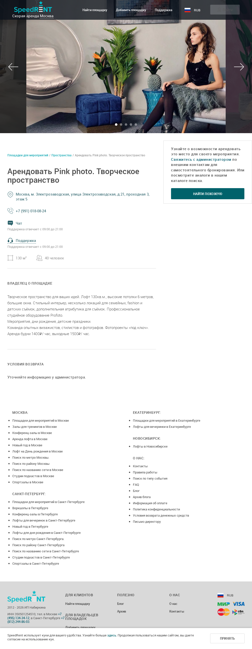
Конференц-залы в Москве (32, 433)
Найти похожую (207, 194)
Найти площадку (94, 10)
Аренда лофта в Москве (29, 439)
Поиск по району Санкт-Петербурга (38, 545)
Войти (228, 9)
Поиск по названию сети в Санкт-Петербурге (45, 551)
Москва (46, 15)
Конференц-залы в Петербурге (35, 514)
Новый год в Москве (27, 445)
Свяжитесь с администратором (201, 159)
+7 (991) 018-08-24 (31, 210)
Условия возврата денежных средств (161, 515)
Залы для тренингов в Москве (34, 426)
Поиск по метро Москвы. (30, 457)
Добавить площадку (131, 10)
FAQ (136, 484)
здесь (111, 635)
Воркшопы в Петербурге (30, 508)
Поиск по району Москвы (30, 463)
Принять (227, 638)
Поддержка (163, 10)
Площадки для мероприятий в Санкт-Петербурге (48, 502)
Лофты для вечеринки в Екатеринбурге (162, 426)
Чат (19, 223)
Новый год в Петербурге (30, 526)
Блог (136, 490)
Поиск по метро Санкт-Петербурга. (38, 539)
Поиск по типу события (150, 478)
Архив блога (142, 497)
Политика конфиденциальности (156, 509)
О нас (173, 604)
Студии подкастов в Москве (33, 476)
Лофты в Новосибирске (150, 446)
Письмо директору (147, 521)
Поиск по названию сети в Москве (37, 470)
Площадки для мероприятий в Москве (40, 420)
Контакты (140, 466)
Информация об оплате (150, 503)
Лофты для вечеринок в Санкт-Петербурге (43, 520)
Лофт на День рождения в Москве (37, 451)
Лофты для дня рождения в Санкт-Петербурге (46, 532)
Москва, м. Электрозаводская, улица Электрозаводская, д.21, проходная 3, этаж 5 (82, 196)
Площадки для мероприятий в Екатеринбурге (166, 420)
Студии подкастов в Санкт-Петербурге (41, 557)
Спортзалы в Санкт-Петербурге (35, 563)
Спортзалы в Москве (27, 482)
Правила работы (145, 472)
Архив (121, 611)
